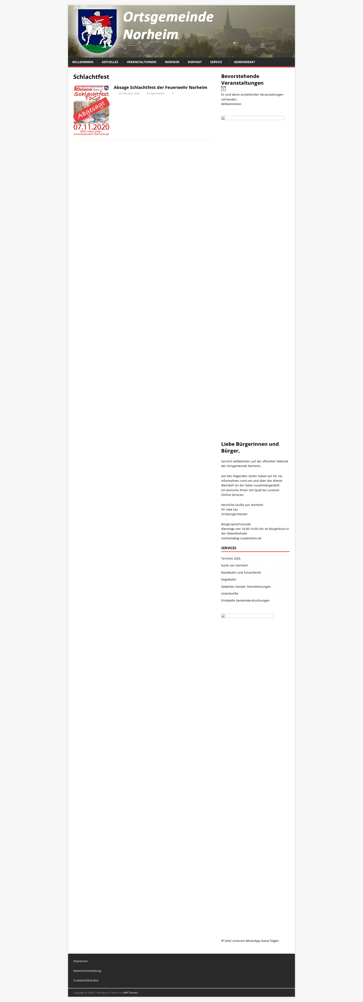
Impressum (80, 961)
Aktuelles (110, 62)
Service (216, 62)
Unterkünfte (229, 593)
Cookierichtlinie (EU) (85, 980)
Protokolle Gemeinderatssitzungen (245, 600)
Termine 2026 (231, 558)
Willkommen (82, 62)
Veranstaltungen (141, 62)
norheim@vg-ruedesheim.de (241, 538)
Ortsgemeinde (155, 93)
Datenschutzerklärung (87, 971)
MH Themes (131, 992)
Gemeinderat (244, 62)
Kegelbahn (228, 579)
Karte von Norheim (234, 565)
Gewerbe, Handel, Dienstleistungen (246, 587)
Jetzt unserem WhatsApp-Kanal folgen (252, 941)
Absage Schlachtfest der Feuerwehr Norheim (160, 87)
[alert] (255, 94)
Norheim (172, 62)
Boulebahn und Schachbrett (241, 572)
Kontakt (195, 62)
